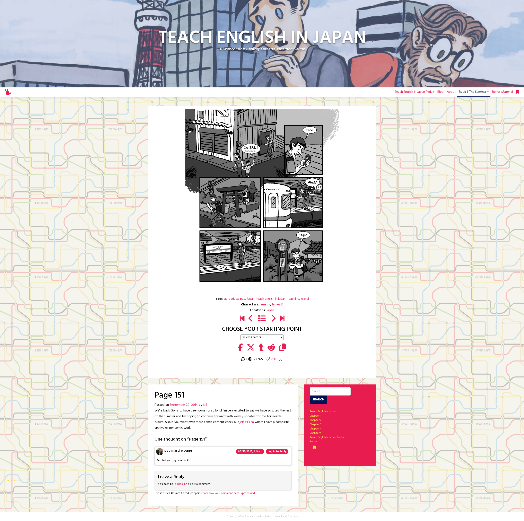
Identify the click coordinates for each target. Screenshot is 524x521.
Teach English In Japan (323, 411)
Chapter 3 (316, 424)
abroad (229, 299)
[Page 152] (273, 319)
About (451, 92)
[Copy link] (282, 348)
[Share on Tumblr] (261, 348)
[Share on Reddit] (271, 348)
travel (305, 299)
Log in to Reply (277, 451)
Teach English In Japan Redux (414, 92)
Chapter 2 (316, 420)
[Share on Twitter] (251, 348)
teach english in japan (271, 299)
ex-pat (240, 299)
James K (277, 304)
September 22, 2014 (184, 405)
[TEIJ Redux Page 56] (282, 319)
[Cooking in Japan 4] (250, 319)
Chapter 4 (316, 428)
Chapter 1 (315, 416)
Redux (313, 441)
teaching (293, 299)
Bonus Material (502, 92)
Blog (440, 92)
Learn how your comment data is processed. (228, 493)
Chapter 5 (316, 433)
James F (265, 304)
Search (318, 399)
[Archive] (262, 319)
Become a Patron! (17, 480)
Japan (250, 299)
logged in (180, 484)
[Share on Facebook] (240, 348)
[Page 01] (242, 319)
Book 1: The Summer (472, 92)
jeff (205, 405)
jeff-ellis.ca (247, 422)
